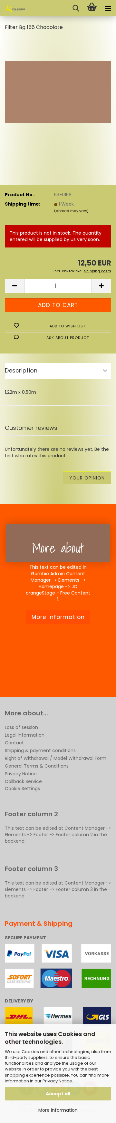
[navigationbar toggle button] (108, 8)
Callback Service (23, 781)
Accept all (58, 1093)
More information (58, 1110)
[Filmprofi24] (13, 8)
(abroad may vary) (71, 210)
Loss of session (21, 727)
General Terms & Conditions (37, 766)
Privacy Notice (57, 1081)
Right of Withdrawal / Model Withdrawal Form (55, 758)
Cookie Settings (22, 788)
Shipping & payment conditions (40, 750)
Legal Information (24, 735)
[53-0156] (58, 85)
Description (21, 370)
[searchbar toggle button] (76, 8)
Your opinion (87, 478)
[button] (14, 286)
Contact (14, 743)
